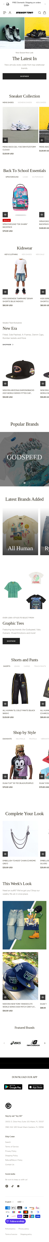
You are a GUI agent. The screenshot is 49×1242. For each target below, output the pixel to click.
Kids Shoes (41, 102)
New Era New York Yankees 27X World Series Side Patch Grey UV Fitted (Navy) (19, 1005)
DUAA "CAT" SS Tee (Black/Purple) (18, 783)
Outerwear (37, 177)
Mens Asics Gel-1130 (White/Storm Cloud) (19, 148)
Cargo (27, 666)
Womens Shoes (25, 102)
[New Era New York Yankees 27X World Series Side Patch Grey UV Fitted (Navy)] (20, 976)
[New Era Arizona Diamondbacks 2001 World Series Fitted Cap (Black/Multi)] (20, 368)
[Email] (18, 1186)
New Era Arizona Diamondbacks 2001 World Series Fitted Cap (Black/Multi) (18, 392)
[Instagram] (7, 1186)
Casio (25, 177)
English (8, 1202)
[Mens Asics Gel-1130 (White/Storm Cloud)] (20, 125)
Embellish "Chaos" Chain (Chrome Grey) (19, 862)
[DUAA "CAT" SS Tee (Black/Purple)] (20, 761)
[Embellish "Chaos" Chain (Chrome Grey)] (20, 839)
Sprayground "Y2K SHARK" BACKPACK (15, 225)
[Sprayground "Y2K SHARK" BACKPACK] (20, 199)
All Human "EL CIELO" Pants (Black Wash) (19, 711)
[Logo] (24, 12)
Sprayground (12, 177)
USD (19, 1202)
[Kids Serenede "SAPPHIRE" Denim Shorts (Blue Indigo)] (20, 277)
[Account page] (9, 13)
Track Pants (40, 666)
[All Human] (20, 531)
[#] (24, 459)
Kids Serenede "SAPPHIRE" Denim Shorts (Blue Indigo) (18, 300)
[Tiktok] (12, 1186)
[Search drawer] (39, 13)
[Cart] (44, 13)
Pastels (33, 739)
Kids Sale (40, 254)
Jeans (17, 666)
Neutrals (20, 739)
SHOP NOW (24, 80)
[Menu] (4, 12)
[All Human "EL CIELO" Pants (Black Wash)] (20, 688)
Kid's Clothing (11, 254)
